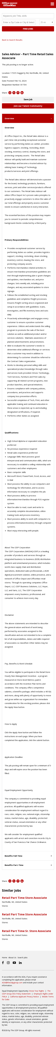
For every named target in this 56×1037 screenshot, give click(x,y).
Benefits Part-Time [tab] (14, 865)
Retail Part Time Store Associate (24, 898)
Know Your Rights (36, 991)
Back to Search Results (12, 40)
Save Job (28, 99)
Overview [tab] (9, 118)
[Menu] (52, 4)
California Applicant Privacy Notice (24, 996)
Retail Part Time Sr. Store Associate (26, 931)
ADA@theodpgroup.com (12, 982)
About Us (12, 957)
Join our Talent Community (28, 105)
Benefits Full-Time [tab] (13, 856)
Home (4, 957)
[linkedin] (20, 962)
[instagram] (8, 962)
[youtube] (14, 962)
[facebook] (3, 962)
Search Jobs (22, 957)
